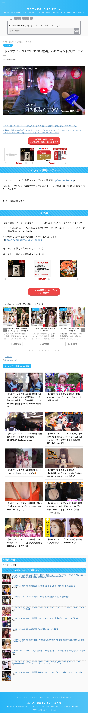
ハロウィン (8, 357)
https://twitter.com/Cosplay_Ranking (23, 240)
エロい (10, 360)
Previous (5, 330)
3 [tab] (36, 350)
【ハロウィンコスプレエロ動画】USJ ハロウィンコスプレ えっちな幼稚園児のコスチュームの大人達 (24, 542)
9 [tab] (55, 350)
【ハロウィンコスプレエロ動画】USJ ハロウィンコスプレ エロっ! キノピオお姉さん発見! (64, 397)
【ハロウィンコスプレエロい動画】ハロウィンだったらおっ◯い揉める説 (40, 597)
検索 (11, 19)
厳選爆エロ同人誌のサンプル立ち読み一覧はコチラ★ (44, 140)
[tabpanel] (16, 327)
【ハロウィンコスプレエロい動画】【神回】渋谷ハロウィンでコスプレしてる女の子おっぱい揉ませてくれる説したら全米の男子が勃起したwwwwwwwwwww (49, 576)
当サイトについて (44, 697)
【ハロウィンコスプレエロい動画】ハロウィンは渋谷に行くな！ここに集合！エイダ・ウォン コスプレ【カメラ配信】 (49, 608)
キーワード (25, 19)
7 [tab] (49, 350)
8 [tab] (52, 350)
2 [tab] (33, 350)
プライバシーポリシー (30, 697)
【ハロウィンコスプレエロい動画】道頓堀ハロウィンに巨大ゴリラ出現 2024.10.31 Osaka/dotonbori (24, 436)
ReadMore (16, 344)
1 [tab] (29, 350)
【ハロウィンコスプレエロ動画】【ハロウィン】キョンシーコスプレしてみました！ (44, 586)
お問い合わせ (56, 697)
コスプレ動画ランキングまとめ (44, 9)
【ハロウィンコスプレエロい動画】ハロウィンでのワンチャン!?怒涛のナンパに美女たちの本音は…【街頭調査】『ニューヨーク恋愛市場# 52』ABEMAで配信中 (24, 400)
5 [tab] (42, 350)
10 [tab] (58, 350)
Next (83, 330)
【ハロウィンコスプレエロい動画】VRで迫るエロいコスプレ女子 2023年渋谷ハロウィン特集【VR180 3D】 (48, 641)
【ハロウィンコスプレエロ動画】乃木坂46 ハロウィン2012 (35, 629)
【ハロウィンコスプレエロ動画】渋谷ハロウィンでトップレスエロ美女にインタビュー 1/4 (47, 672)
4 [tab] (39, 350)
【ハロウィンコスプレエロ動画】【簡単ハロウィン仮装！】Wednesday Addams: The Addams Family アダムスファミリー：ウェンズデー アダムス (46, 662)
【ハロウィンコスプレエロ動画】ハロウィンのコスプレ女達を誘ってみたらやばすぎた (45, 618)
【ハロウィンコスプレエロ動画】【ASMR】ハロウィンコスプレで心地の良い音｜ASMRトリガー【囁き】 (64, 473)
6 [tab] (46, 350)
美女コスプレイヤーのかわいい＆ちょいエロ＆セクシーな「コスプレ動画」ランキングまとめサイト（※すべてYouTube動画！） (44, 706)
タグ (31, 19)
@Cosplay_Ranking (64, 180)
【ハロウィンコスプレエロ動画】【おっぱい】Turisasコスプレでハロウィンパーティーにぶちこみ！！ (24, 506)
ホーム (19, 697)
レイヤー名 (17, 19)
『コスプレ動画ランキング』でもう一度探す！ (44, 291)
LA (6, 360)
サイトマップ (67, 697)
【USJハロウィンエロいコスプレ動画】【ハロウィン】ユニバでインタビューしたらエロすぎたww (49, 651)
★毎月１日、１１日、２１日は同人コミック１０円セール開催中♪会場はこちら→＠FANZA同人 (40, 126)
